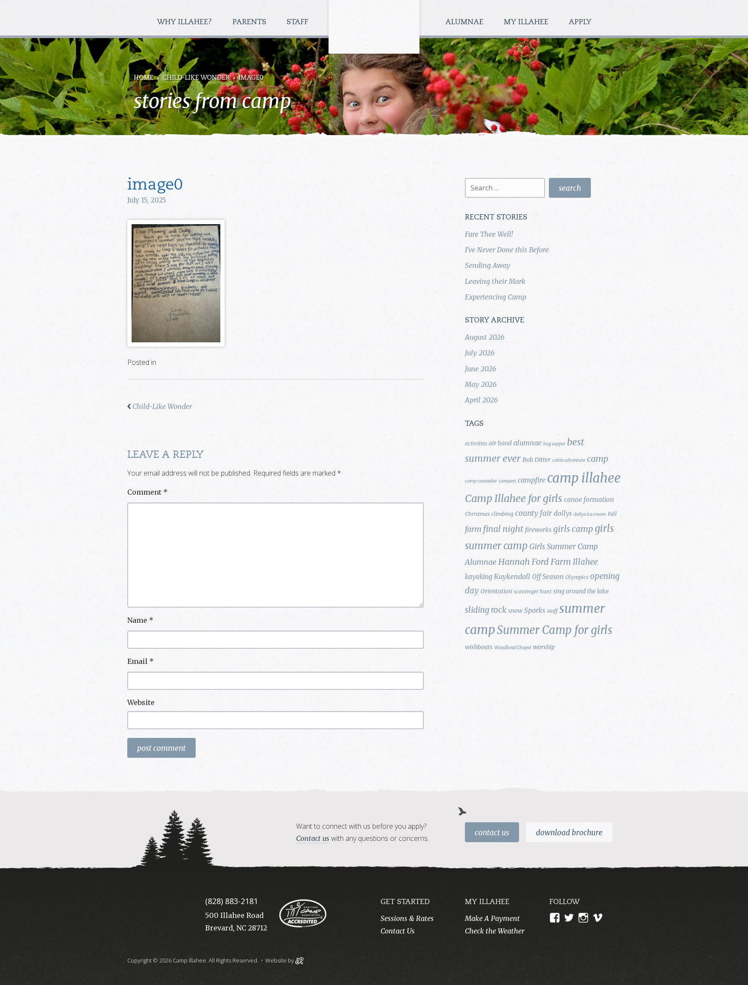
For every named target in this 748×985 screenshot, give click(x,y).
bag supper (554, 444)
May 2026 (481, 384)
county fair (533, 513)
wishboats (479, 647)
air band (500, 443)
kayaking (478, 577)
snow (515, 611)
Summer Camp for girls (555, 630)
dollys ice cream (590, 514)
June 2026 (480, 368)
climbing (502, 514)
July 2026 (479, 352)
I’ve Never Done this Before (507, 249)
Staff (298, 22)
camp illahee (584, 478)
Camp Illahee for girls (513, 498)
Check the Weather (494, 931)
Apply (580, 22)
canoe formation (589, 500)
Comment (147, 492)
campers (507, 481)
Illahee (585, 562)
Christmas (477, 514)
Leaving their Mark (495, 281)
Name (140, 620)
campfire (531, 480)
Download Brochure (569, 832)
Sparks (534, 610)
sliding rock (485, 610)
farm (473, 529)
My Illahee (527, 22)
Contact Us (492, 832)
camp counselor (481, 481)
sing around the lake (581, 591)
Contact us (312, 838)
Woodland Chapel (512, 647)
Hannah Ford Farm (534, 562)
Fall (612, 514)
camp (597, 459)
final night (503, 529)
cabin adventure (568, 460)
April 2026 (481, 400)
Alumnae (465, 22)
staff (552, 611)
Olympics (576, 577)
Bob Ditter (536, 460)
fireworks (538, 530)
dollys (563, 513)
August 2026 (484, 337)
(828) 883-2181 (231, 901)
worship (544, 647)
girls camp (573, 529)
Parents (250, 22)
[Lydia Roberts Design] (299, 960)
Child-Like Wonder (196, 78)
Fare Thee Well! (489, 234)
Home (144, 78)
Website (141, 702)
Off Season (548, 577)
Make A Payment (492, 918)
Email (140, 661)
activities (476, 443)
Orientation (496, 591)
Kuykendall (512, 576)
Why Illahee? (185, 22)
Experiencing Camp (495, 297)
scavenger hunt (532, 591)
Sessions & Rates (407, 918)
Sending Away (487, 265)
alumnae (527, 442)
